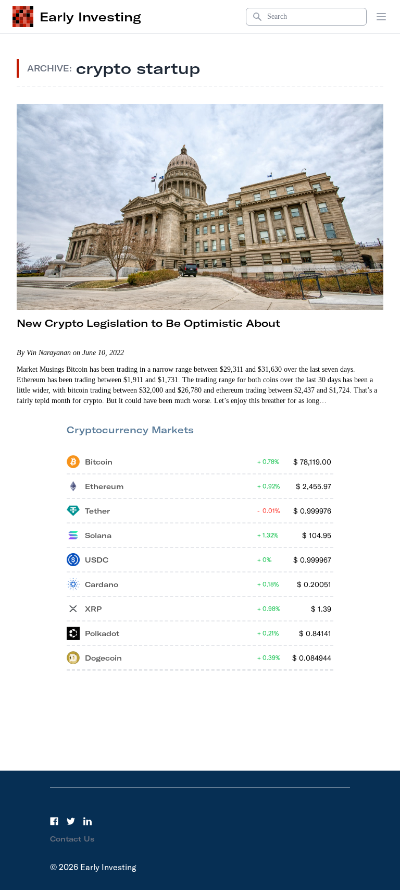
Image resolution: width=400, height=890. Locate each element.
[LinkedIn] (87, 821)
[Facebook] (54, 821)
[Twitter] (71, 821)
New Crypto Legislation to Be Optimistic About (148, 323)
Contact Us (72, 839)
